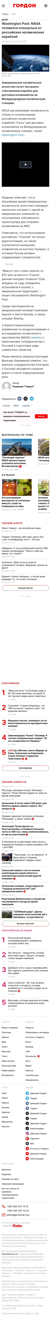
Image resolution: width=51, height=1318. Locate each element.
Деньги (5, 1037)
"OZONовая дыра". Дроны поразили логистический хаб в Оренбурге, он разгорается (30, 914)
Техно (4, 1056)
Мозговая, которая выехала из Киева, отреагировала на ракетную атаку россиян (28, 1003)
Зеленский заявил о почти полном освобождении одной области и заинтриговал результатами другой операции (21, 874)
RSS (32, 1143)
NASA (16, 406)
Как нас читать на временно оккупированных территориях (10, 1193)
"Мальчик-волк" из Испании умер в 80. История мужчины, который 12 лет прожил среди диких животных (27, 693)
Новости (6, 1022)
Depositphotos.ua (9, 1254)
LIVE (28, 1051)
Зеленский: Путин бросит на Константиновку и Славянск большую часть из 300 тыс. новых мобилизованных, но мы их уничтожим (25, 830)
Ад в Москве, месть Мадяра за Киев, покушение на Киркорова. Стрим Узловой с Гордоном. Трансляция (27, 754)
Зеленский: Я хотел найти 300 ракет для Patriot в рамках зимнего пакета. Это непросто (24, 806)
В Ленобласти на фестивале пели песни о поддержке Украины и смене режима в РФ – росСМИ (25, 844)
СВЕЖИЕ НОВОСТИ (14, 782)
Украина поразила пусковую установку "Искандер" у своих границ (23, 817)
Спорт (5, 1046)
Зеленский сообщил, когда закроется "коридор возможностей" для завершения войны (22, 889)
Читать (41, 416)
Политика (6, 1032)
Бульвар (8, 475)
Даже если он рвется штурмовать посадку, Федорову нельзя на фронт (24, 565)
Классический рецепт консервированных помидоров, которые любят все (25, 940)
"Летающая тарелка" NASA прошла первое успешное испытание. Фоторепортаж (14, 461)
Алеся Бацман (37, 1128)
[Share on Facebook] (19, 399)
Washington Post (13, 135)
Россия (6, 406)
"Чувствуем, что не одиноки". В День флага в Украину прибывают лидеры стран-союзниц (24, 858)
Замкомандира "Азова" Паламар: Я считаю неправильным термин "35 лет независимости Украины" (27, 738)
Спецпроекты (32, 1080)
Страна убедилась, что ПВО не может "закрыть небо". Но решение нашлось (26, 708)
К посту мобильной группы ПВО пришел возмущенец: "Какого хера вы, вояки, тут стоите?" (25, 551)
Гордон (5, 14)
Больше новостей (25, 923)
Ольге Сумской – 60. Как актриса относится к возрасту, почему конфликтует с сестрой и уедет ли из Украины (27, 986)
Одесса (5, 1102)
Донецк (5, 1107)
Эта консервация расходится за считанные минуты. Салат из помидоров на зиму (16, 502)
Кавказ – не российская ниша (21, 528)
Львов (5, 1098)
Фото (28, 1061)
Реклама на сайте (10, 1179)
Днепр (5, 1117)
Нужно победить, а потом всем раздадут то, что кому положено (23, 578)
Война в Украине (10, 1027)
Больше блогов (25, 588)
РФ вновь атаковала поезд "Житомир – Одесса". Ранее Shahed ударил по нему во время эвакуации (24, 793)
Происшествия (9, 1066)
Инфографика (8, 1070)
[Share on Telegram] (32, 399)
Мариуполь (7, 1122)
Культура (6, 1051)
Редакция (6, 1174)
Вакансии (6, 1169)
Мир (14, 14)
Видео (29, 1066)
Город (5, 1087)
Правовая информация (13, 1184)
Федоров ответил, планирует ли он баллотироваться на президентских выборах (28, 723)
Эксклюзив (31, 1056)
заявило (36, 337)
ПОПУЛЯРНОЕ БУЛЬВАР (17, 930)
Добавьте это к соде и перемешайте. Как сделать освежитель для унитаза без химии (28, 970)
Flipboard (34, 1138)
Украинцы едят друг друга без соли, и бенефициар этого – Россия (23, 538)
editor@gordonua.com (18, 1214)
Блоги (28, 1042)
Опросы (29, 1070)
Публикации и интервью (37, 1032)
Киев (4, 1093)
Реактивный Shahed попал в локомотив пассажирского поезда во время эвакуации (23, 901)
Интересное (7, 1075)
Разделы (30, 1022)
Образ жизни (8, 1061)
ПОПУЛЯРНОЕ (10, 683)
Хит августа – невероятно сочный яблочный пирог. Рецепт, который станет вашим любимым (26, 955)
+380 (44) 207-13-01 (17, 1206)
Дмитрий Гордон (38, 1093)
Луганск (6, 1126)
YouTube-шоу (32, 1075)
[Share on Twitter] (26, 399)
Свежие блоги (12, 523)
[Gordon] (24, 6)
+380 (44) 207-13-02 (18, 1210)
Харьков (6, 1112)
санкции (26, 406)
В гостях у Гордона (35, 1037)
